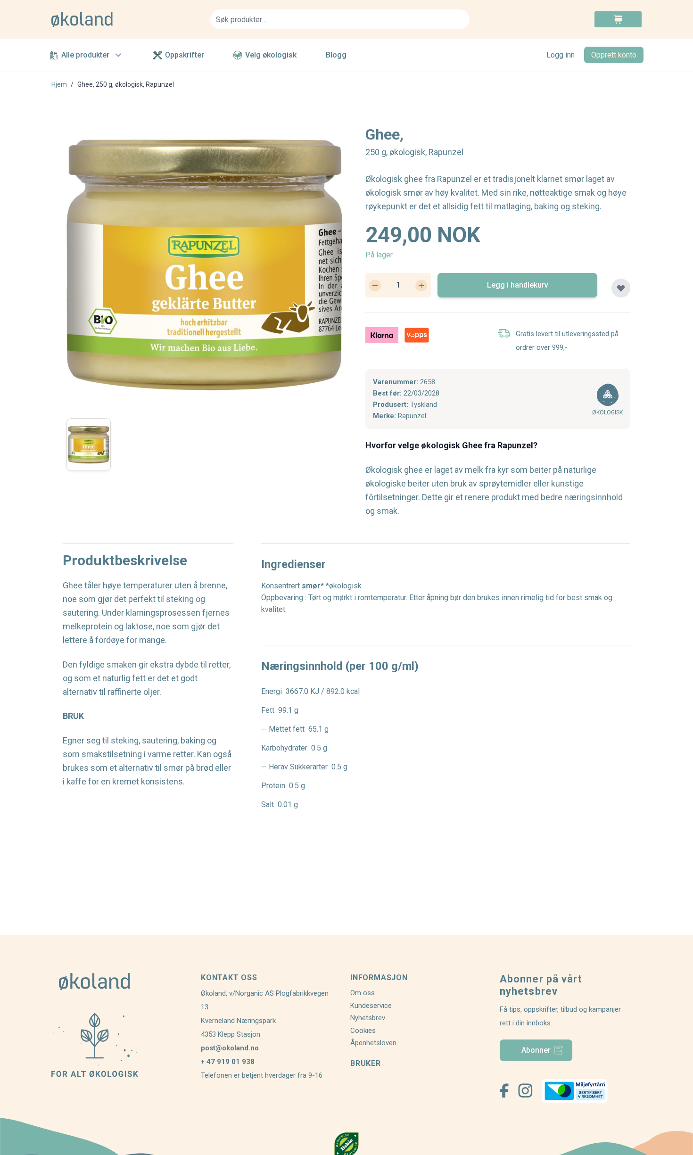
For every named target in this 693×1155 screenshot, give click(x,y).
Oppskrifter (184, 54)
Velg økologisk (271, 54)
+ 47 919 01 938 (228, 1061)
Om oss (362, 993)
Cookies (363, 1030)
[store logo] (125, 19)
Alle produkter (85, 54)
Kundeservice (371, 1005)
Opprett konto (613, 54)
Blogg (336, 54)
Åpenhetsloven (373, 1043)
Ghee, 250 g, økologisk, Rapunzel (125, 84)
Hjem (59, 84)
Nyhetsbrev (367, 1018)
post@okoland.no (230, 1048)
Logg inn (560, 54)
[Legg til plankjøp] (620, 288)
